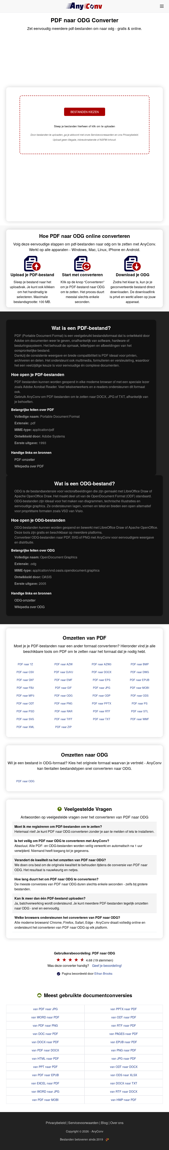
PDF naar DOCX (101, 672)
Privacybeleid (56, 1122)
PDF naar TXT (101, 719)
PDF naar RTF (101, 711)
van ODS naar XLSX (123, 1075)
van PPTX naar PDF (123, 1009)
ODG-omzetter (24, 600)
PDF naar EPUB (139, 680)
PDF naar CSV (25, 672)
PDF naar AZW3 (101, 664)
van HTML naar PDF (45, 1058)
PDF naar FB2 (25, 688)
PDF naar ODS (140, 695)
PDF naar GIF (63, 688)
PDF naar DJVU (63, 672)
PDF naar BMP (140, 664)
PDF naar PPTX (101, 703)
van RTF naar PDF (123, 1025)
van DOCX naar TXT (123, 1083)
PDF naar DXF (25, 680)
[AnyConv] (84, 6)
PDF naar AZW (63, 664)
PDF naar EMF (63, 680)
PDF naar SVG (25, 719)
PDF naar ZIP (63, 727)
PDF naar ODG (63, 695)
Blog (104, 1122)
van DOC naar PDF (45, 1034)
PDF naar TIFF (63, 719)
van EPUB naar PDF (123, 1042)
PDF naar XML (25, 727)
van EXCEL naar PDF (45, 1083)
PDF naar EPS (101, 680)
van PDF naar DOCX (45, 1050)
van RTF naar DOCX (123, 1091)
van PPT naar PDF (45, 1067)
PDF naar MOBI (139, 688)
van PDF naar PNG (45, 1025)
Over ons (116, 1122)
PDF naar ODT (25, 703)
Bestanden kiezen (84, 112)
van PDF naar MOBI (45, 1100)
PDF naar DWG (139, 672)
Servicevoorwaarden (83, 1122)
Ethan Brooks (103, 973)
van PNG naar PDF (123, 1050)
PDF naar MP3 (25, 695)
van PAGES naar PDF (123, 1034)
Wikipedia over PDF (29, 466)
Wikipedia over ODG (29, 606)
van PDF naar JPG (45, 1009)
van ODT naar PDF (123, 1017)
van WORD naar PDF (45, 1017)
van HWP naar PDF (123, 1100)
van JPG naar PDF (123, 1058)
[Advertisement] (84, 188)
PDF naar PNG (63, 703)
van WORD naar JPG (45, 1091)
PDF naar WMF (139, 719)
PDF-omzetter (24, 459)
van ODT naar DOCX (123, 1067)
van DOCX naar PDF (45, 1042)
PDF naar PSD (25, 711)
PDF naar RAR (63, 711)
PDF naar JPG (101, 688)
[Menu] (162, 6)
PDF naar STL (139, 711)
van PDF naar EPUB (45, 1075)
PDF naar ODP (101, 695)
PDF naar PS (140, 703)
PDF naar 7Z (25, 664)
